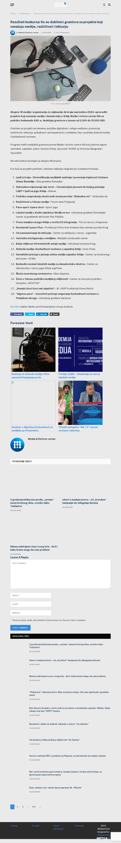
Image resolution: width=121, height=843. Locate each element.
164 (34, 807)
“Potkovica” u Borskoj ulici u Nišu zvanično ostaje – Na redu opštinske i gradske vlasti (69, 693)
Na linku (14, 306)
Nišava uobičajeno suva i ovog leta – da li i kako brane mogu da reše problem (34, 548)
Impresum (79, 826)
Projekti (36, 826)
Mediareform (104, 835)
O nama (13, 826)
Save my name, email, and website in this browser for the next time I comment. (49, 620)
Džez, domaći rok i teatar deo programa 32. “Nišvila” (55, 788)
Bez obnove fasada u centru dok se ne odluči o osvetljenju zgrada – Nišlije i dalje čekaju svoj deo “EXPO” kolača (69, 709)
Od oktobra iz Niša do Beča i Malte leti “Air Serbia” (54, 740)
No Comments (62, 33)
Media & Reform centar (29, 33)
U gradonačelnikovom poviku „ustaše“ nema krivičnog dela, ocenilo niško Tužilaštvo (32, 503)
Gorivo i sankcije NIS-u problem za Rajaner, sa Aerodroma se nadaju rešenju (67, 756)
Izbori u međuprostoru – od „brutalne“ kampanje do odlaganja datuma (84, 501)
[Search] (109, 4)
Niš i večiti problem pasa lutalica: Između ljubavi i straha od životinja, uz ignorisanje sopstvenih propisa (65, 773)
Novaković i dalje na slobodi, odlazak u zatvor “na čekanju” (59, 724)
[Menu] (12, 4)
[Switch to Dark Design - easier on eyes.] (104, 4)
